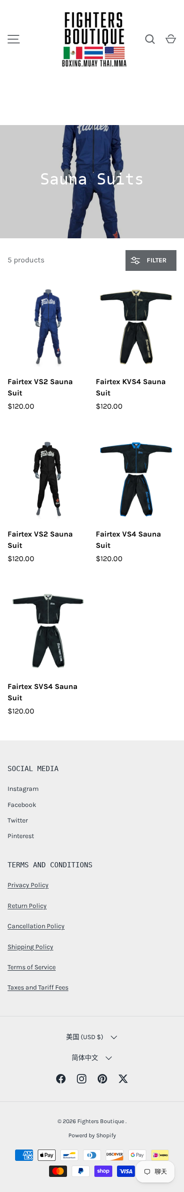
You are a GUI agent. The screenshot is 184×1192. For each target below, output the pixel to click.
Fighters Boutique (101, 1121)
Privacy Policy (28, 885)
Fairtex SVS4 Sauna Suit (42, 692)
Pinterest (21, 836)
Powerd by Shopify (92, 1135)
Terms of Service (32, 967)
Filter (156, 260)
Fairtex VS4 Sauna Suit (128, 539)
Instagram (23, 789)
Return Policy (27, 906)
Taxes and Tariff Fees (38, 987)
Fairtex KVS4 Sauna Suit (131, 387)
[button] (170, 39)
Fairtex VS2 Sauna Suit (40, 387)
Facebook (22, 805)
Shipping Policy (30, 947)
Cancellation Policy (36, 926)
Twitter (18, 820)
